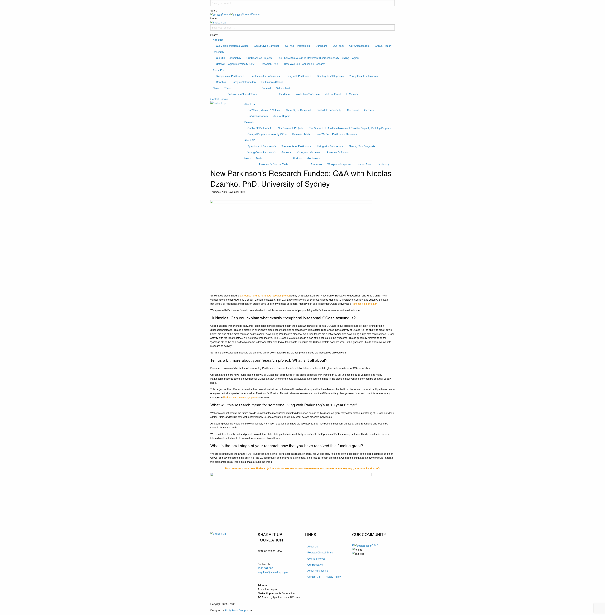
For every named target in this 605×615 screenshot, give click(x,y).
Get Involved (283, 88)
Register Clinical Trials (320, 552)
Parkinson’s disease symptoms (240, 397)
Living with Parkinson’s (298, 76)
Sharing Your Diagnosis (330, 76)
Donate (255, 14)
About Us (218, 40)
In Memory (352, 94)
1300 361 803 (265, 568)
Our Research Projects (259, 58)
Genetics (221, 82)
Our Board (321, 46)
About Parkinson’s (317, 570)
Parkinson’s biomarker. (364, 303)
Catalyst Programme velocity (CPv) (235, 64)
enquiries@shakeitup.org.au (273, 572)
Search (214, 10)
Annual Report (383, 46)
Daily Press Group (235, 610)
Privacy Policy (333, 576)
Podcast (266, 88)
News (216, 88)
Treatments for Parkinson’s (265, 76)
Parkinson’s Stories (272, 82)
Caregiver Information (244, 82)
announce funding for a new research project (265, 295)
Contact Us (313, 576)
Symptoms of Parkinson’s (230, 76)
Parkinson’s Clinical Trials (242, 94)
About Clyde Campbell (266, 46)
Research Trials (269, 64)
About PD (218, 70)
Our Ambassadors (359, 46)
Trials (227, 88)
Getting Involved (316, 558)
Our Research (315, 564)
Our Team (338, 46)
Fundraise (284, 94)
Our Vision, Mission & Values (232, 46)
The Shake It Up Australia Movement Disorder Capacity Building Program (318, 58)
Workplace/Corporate (308, 94)
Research (218, 52)
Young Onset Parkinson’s (363, 76)
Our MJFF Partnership (297, 46)
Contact (214, 99)
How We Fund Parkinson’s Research (304, 64)
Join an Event (333, 94)
